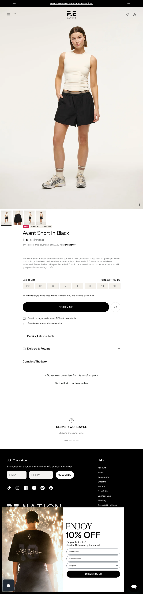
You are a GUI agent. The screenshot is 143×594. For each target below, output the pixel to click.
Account (102, 467)
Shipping (102, 481)
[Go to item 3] (29, 218)
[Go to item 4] (41, 218)
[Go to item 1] (6, 218)
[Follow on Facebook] (26, 488)
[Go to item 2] (18, 218)
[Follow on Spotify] (42, 488)
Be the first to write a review (71, 383)
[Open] (8, 585)
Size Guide (103, 491)
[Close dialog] (120, 511)
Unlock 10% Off (93, 574)
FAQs (100, 472)
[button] (71, 383)
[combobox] (38, 475)
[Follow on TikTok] (9, 488)
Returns (101, 486)
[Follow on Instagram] (17, 488)
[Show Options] (50, 475)
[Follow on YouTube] (34, 488)
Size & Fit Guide (110, 280)
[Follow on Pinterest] (51, 488)
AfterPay (102, 500)
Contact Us (103, 477)
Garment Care (104, 496)
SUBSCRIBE (64, 475)
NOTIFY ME (66, 307)
